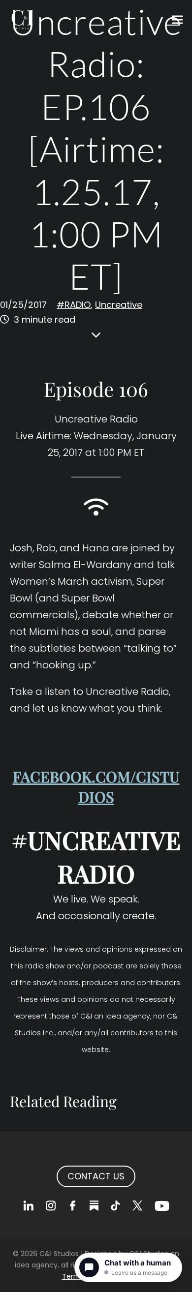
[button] (177, 20)
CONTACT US (96, 1176)
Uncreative (118, 305)
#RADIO (74, 305)
